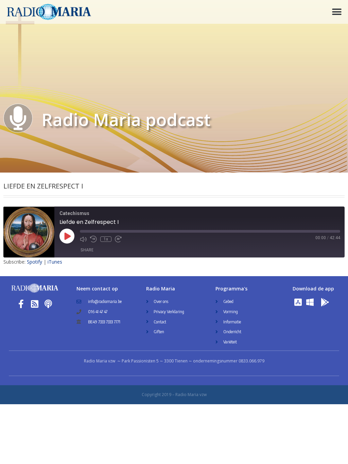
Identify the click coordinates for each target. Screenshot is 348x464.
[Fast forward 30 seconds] (118, 239)
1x (106, 239)
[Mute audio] (83, 239)
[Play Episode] (66, 236)
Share (87, 250)
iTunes (55, 261)
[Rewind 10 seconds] (93, 239)
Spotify (34, 261)
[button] (337, 12)
